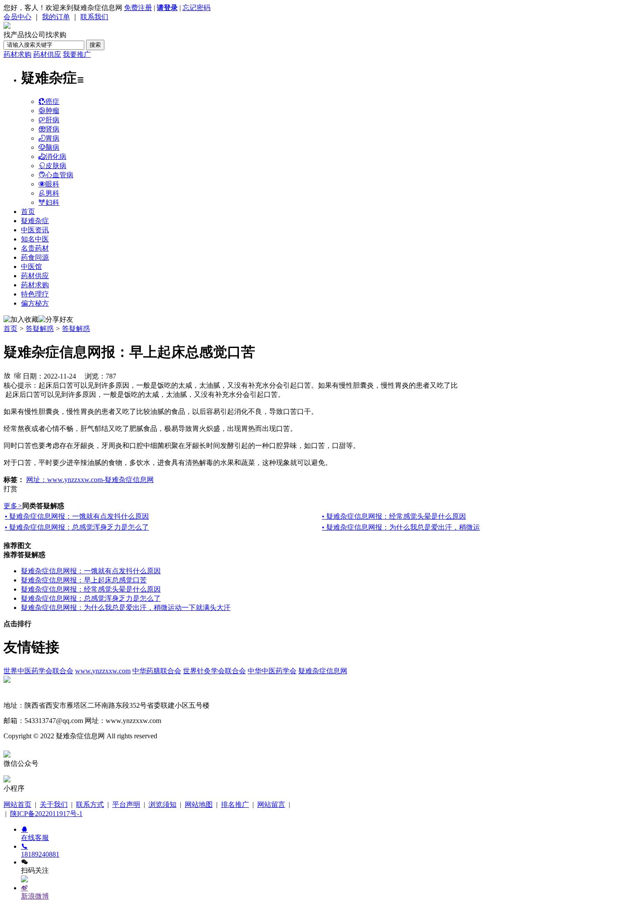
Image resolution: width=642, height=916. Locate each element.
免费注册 (138, 7)
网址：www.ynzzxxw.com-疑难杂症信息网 (90, 479)
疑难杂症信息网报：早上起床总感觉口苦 (84, 580)
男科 (52, 193)
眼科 (52, 184)
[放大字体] (6, 375)
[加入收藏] (20, 319)
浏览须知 (162, 804)
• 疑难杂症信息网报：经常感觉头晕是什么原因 (394, 516)
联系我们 (94, 17)
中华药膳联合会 (156, 671)
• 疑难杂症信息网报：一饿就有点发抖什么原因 (77, 516)
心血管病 (59, 175)
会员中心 (17, 17)
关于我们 (54, 804)
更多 (12, 506)
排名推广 (235, 804)
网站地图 (199, 804)
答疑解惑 (40, 328)
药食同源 (35, 257)
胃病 (52, 138)
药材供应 (47, 54)
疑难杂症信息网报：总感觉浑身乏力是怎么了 (91, 598)
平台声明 (126, 804)
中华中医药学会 (272, 671)
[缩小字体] (17, 375)
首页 (28, 211)
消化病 (55, 156)
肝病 (52, 120)
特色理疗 (35, 294)
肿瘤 (52, 110)
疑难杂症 (35, 220)
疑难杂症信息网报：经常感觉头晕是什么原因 (91, 589)
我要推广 (77, 54)
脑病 (52, 147)
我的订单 (56, 17)
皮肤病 (55, 165)
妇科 (52, 202)
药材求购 (17, 54)
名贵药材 (35, 248)
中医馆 (31, 266)
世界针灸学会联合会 (214, 671)
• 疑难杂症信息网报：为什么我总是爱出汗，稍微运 (401, 527)
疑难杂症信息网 (322, 671)
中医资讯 (35, 230)
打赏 (10, 488)
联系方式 (90, 804)
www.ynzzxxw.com (103, 671)
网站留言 (271, 804)
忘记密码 (197, 7)
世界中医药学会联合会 (38, 671)
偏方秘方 (35, 303)
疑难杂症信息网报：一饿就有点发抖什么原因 (91, 571)
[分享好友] (55, 319)
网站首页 (17, 804)
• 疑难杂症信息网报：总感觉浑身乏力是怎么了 (77, 527)
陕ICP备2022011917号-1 (46, 813)
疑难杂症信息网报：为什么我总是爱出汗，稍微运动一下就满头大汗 (126, 607)
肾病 (52, 129)
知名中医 (35, 239)
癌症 (52, 101)
